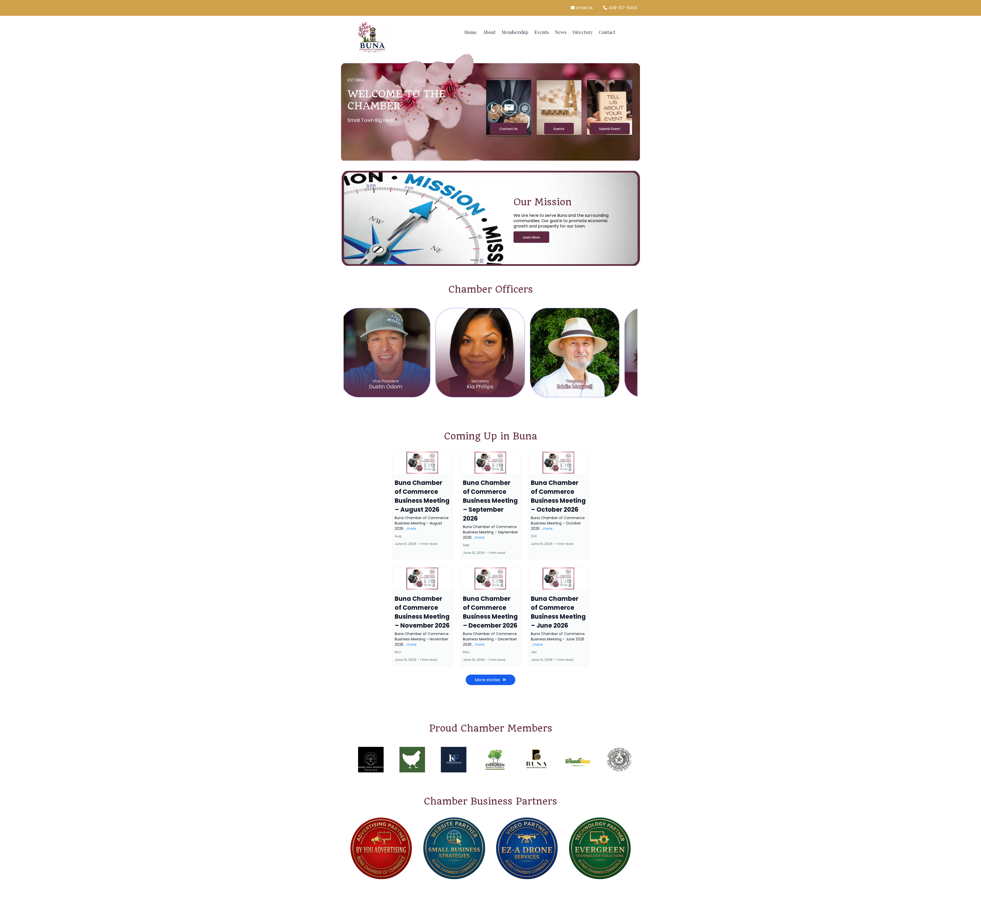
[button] (422, 505)
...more (410, 528)
